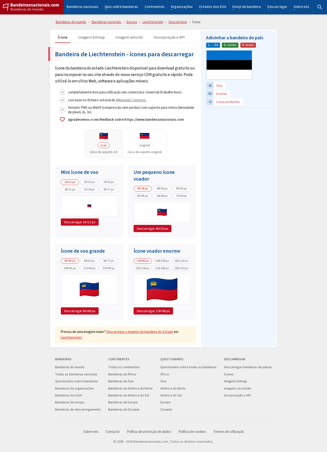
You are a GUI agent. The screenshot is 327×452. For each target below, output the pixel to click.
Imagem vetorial (129, 37)
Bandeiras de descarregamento (78, 409)
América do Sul (171, 395)
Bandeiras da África (122, 374)
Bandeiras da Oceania (123, 409)
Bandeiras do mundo (27, 9)
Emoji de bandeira (246, 7)
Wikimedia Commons (131, 100)
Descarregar (277, 7)
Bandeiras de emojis (69, 402)
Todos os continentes (124, 367)
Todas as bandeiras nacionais (76, 374)
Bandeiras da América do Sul (128, 395)
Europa (131, 22)
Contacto (113, 432)
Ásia (163, 381)
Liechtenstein (152, 22)
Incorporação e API (169, 37)
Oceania (166, 409)
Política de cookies (192, 432)
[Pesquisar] (320, 7)
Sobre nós (301, 7)
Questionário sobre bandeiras (76, 381)
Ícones (229, 374)
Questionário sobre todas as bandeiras (188, 367)
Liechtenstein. (71, 337)
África (164, 374)
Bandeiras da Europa (123, 402)
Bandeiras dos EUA (68, 395)
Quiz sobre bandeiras (121, 7)
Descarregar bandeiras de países (248, 367)
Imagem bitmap (91, 37)
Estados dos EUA (212, 7)
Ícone (63, 37)
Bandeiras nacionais (82, 7)
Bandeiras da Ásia (121, 381)
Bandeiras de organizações (74, 388)
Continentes (154, 7)
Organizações (182, 7)
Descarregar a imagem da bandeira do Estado (139, 331)
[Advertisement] (239, 140)
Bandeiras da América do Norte (130, 388)
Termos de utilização (228, 432)
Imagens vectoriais (237, 388)
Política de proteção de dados (149, 432)
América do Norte (173, 388)
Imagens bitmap (235, 381)
